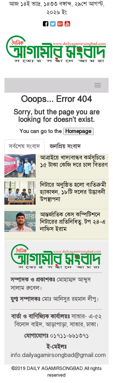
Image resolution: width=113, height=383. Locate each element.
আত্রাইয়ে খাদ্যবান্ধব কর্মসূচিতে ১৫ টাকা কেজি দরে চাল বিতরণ (74, 161)
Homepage (78, 131)
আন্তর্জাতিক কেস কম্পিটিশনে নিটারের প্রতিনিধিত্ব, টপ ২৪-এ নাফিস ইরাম (72, 222)
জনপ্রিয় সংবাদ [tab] (65, 146)
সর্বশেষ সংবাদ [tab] (24, 146)
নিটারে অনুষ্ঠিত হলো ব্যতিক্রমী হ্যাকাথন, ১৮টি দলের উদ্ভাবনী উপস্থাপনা (73, 192)
